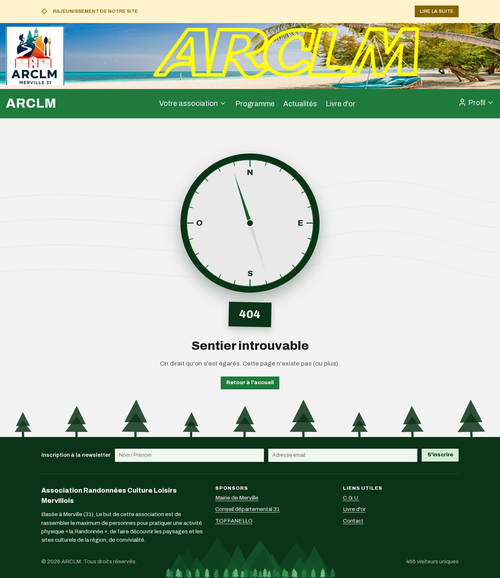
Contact (353, 521)
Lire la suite (437, 11)
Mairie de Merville (236, 498)
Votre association (188, 103)
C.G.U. (351, 498)
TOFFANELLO (234, 521)
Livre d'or (340, 104)
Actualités (300, 104)
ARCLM (31, 103)
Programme (255, 104)
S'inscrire (440, 454)
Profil (476, 103)
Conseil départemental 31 (247, 509)
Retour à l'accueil (250, 382)
